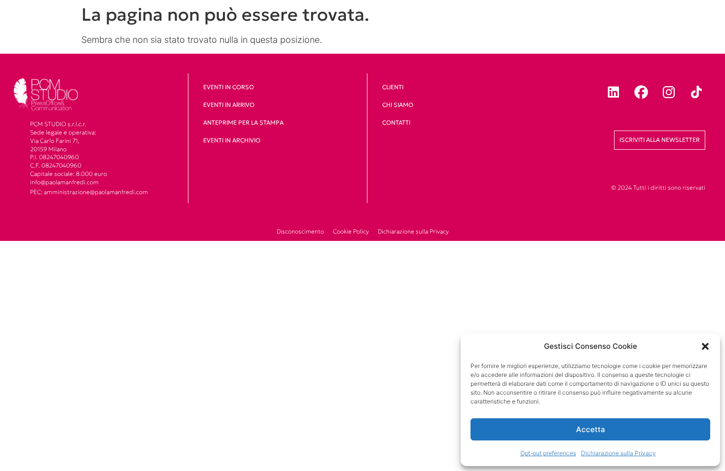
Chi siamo (397, 104)
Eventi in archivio (231, 140)
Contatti (396, 122)
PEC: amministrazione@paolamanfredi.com (89, 192)
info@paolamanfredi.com (64, 182)
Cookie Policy (351, 231)
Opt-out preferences (548, 453)
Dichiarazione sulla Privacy (618, 453)
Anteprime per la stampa (243, 122)
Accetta (590, 429)
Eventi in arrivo (228, 104)
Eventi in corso (228, 87)
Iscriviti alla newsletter (659, 139)
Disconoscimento (300, 231)
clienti (392, 87)
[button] (705, 346)
